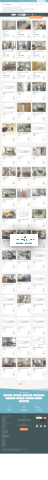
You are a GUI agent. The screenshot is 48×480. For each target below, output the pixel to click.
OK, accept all (19, 243)
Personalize (29, 243)
